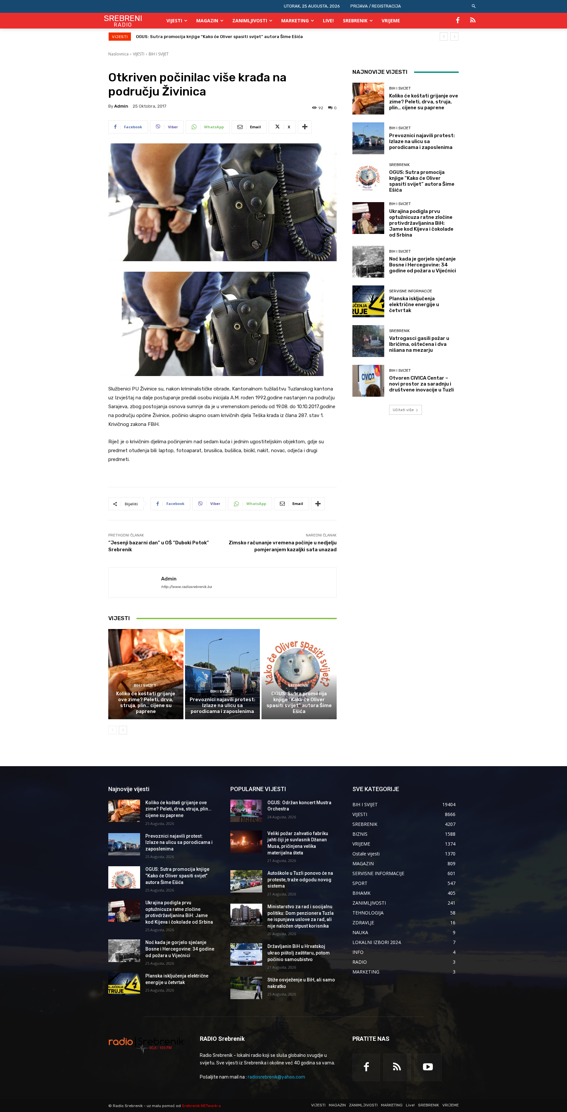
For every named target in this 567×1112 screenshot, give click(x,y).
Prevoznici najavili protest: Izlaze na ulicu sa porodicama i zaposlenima (222, 705)
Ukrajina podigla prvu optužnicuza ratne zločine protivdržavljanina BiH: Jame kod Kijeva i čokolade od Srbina (254, 36)
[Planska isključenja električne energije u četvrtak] (368, 301)
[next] (454, 36)
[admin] (135, 582)
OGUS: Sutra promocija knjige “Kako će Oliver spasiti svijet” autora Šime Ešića (299, 702)
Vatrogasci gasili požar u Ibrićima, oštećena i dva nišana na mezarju (419, 344)
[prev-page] (112, 730)
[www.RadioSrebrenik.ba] (146, 1045)
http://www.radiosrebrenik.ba (186, 587)
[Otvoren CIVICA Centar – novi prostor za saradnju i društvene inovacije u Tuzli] (368, 381)
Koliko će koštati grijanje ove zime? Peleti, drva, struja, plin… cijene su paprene (145, 702)
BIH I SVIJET (159, 54)
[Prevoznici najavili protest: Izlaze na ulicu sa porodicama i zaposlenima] (222, 674)
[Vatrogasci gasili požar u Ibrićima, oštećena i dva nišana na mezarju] (368, 341)
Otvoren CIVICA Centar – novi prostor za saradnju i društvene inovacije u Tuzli (421, 384)
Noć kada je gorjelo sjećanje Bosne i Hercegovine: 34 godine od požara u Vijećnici (422, 265)
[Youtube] (428, 1067)
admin (121, 106)
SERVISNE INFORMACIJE (410, 291)
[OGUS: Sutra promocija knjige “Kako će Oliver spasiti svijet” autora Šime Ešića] (299, 674)
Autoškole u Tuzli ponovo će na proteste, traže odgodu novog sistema (300, 880)
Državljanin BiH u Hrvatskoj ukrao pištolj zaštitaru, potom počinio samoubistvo (298, 953)
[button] (474, 6)
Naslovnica (118, 54)
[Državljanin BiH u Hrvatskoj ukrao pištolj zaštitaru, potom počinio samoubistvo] (246, 954)
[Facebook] (458, 20)
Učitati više (403, 410)
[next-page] (123, 730)
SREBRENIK (298, 685)
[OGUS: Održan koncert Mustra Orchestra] (246, 811)
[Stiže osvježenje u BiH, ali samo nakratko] (246, 988)
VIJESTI (138, 54)
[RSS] (473, 20)
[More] (305, 127)
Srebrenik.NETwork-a (201, 1105)
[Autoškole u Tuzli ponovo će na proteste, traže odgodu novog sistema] (246, 881)
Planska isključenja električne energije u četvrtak (414, 304)
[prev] (444, 36)
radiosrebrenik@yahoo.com (276, 1077)
